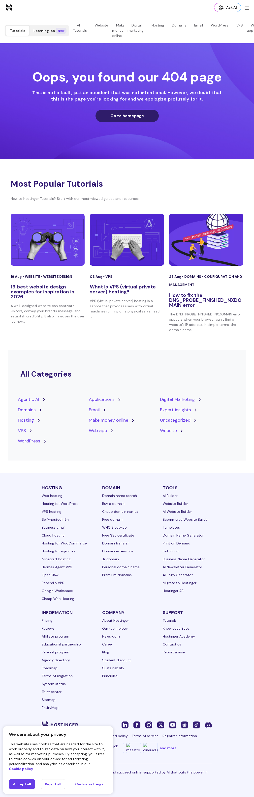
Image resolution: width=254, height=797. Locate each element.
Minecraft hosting (56, 559)
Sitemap (49, 699)
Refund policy (116, 736)
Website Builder (175, 503)
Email (198, 25)
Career (107, 644)
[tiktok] (196, 724)
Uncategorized (175, 420)
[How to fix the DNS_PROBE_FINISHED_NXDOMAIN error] (206, 240)
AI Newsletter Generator (182, 567)
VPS (239, 25)
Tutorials (17, 30)
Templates (171, 527)
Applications (102, 399)
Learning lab (48, 30)
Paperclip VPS (53, 583)
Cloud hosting (53, 535)
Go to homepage (127, 115)
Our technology (115, 628)
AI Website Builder (177, 511)
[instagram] (149, 724)
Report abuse (174, 652)
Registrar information (179, 736)
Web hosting (52, 495)
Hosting (158, 25)
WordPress (219, 25)
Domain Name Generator (183, 535)
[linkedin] (125, 724)
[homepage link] (9, 7)
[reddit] (185, 724)
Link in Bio (171, 551)
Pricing (47, 620)
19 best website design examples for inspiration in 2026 (42, 291)
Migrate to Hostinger (179, 583)
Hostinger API (173, 591)
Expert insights (175, 410)
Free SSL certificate (118, 535)
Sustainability (113, 668)
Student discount (116, 660)
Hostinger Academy (179, 636)
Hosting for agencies (58, 551)
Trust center (52, 692)
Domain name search (119, 495)
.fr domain (110, 559)
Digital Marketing (177, 399)
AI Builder (170, 495)
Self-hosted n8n (55, 519)
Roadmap (50, 668)
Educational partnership (61, 644)
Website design (57, 276)
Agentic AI (28, 399)
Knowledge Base (176, 628)
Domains (179, 25)
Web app (98, 431)
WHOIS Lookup (114, 527)
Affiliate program (55, 636)
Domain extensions (117, 551)
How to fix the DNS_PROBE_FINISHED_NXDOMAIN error (205, 300)
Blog (105, 652)
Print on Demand (176, 543)
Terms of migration (57, 676)
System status (54, 684)
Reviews (48, 628)
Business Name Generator (184, 559)
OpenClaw (50, 575)
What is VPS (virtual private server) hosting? (123, 289)
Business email (53, 527)
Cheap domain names (120, 511)
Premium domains (117, 575)
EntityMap (50, 707)
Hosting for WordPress (60, 503)
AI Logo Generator (178, 575)
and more (168, 748)
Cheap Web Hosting (58, 598)
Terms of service (145, 736)
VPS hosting (51, 511)
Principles (110, 676)
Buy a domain (113, 503)
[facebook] (137, 724)
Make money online (118, 30)
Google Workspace (57, 591)
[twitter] (161, 724)
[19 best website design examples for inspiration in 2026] (48, 240)
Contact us (172, 644)
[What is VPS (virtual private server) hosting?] (127, 240)
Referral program (55, 652)
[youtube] (173, 724)
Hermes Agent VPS (57, 567)
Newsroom (111, 636)
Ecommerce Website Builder (186, 519)
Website (101, 25)
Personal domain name (121, 567)
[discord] (208, 724)
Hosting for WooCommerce (64, 543)
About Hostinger (115, 620)
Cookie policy (21, 769)
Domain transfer (115, 543)
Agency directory (56, 660)
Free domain (112, 519)
